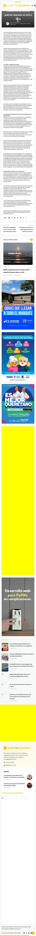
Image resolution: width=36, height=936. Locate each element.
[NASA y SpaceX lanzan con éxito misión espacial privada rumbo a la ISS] (18, 254)
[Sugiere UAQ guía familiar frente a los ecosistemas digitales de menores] (5, 677)
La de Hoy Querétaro (15, 23)
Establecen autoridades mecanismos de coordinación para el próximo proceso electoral (20, 696)
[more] (26, 217)
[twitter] (11, 217)
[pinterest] (14, 217)
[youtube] (31, 933)
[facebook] (9, 217)
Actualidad (6, 267)
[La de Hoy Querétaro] (16, 5)
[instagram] (28, 933)
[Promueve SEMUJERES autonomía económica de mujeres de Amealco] (5, 657)
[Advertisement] (18, 500)
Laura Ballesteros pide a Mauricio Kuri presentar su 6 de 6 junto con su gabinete (14, 776)
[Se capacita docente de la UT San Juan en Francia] (5, 687)
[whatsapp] (23, 217)
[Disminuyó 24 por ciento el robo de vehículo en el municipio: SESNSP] (29, 785)
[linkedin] (20, 217)
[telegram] (17, 217)
